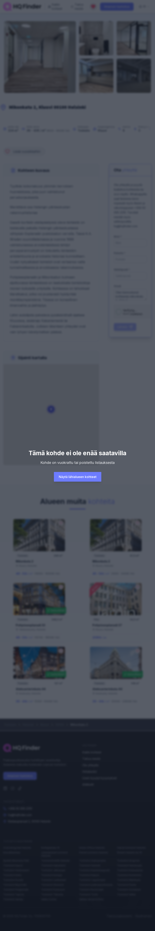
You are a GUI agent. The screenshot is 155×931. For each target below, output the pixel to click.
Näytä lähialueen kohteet (77, 477)
